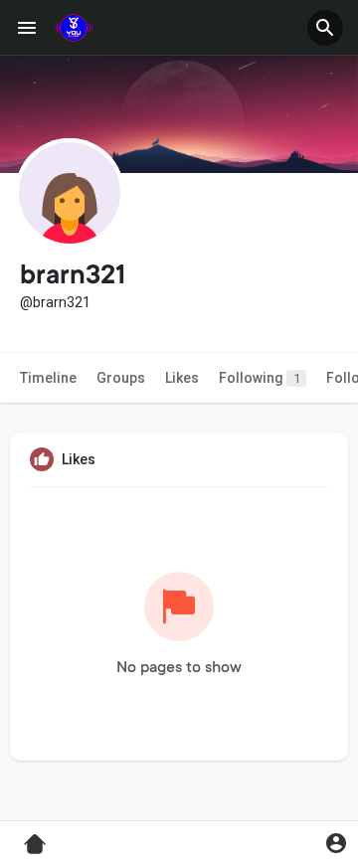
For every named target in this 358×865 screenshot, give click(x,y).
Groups (120, 378)
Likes (182, 378)
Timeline (48, 378)
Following (259, 378)
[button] (325, 28)
